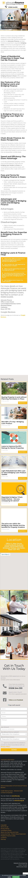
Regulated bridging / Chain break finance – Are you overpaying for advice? (12, 499)
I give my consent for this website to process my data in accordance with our (13, 744)
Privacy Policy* (5, 746)
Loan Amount (5, 727)
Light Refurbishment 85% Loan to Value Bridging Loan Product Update (13, 472)
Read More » (22, 402)
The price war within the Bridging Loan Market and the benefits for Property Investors (13, 525)
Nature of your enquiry (7, 737)
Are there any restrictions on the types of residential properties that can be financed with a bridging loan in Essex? (14, 275)
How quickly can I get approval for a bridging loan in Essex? (13, 265)
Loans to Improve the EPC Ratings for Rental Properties (12, 447)
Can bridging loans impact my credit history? (12, 280)
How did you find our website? (10, 732)
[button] (25, 6)
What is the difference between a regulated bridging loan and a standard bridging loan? (13, 260)
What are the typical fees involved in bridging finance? (13, 269)
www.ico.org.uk (19, 800)
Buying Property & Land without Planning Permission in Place (14, 398)
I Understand (16, 876)
